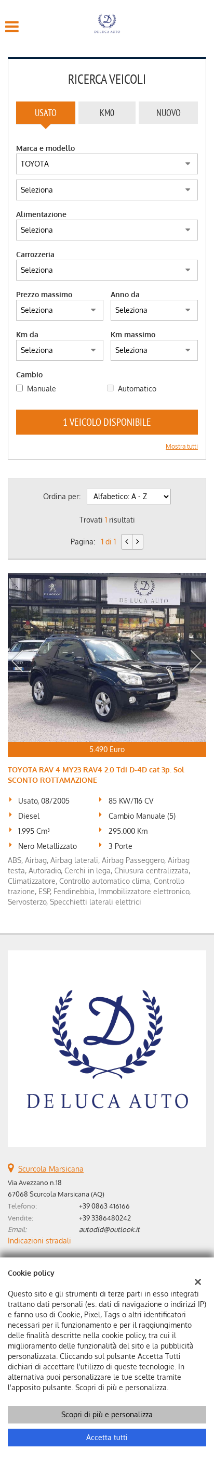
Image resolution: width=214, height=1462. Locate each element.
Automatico (137, 388)
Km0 (107, 113)
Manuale (41, 388)
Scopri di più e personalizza (107, 1414)
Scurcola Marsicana (51, 1168)
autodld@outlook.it (109, 1229)
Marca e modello (45, 148)
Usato (46, 113)
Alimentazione (41, 214)
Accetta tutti (107, 1437)
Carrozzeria (35, 254)
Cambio (29, 374)
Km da (27, 334)
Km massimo (133, 334)
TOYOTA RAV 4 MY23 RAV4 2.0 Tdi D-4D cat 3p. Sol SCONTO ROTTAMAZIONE (96, 774)
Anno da (125, 294)
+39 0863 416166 (104, 1205)
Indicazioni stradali (39, 1240)
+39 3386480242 (105, 1217)
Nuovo (168, 113)
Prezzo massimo (44, 294)
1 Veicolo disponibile (107, 421)
